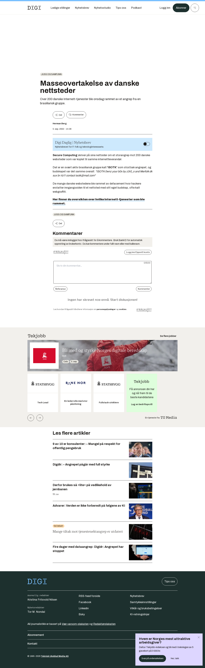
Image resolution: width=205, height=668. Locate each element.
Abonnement (35, 634)
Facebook (85, 602)
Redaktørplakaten (104, 623)
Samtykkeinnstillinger (143, 602)
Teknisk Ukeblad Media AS (55, 656)
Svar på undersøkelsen (152, 658)
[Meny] (195, 8)
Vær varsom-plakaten (75, 623)
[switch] (146, 144)
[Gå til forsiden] (34, 7)
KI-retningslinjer (139, 614)
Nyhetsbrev (137, 596)
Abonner (181, 7)
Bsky (82, 614)
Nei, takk (175, 658)
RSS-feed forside (89, 596)
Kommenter (78, 115)
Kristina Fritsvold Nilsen (42, 599)
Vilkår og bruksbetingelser (146, 608)
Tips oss (169, 581)
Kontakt (32, 643)
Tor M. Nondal (36, 611)
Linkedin (84, 608)
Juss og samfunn (51, 74)
